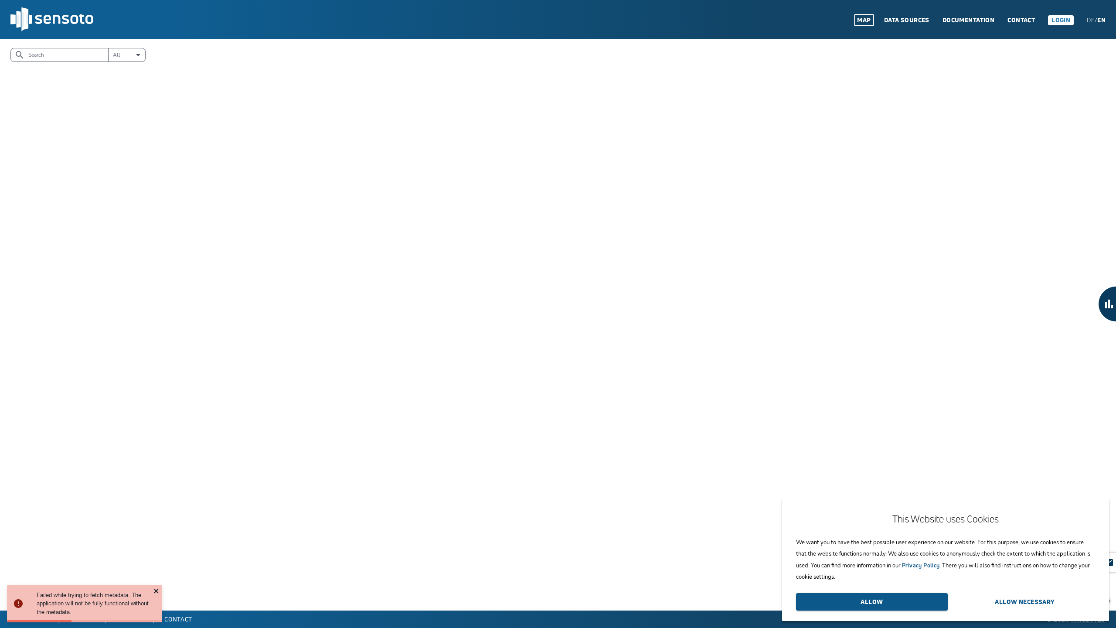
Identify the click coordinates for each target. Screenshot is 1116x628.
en (1101, 20)
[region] (558, 325)
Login (1060, 20)
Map (864, 20)
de (1091, 20)
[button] (1107, 304)
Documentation (968, 20)
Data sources (906, 20)
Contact (1021, 20)
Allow (872, 601)
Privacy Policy (920, 565)
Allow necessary (1025, 601)
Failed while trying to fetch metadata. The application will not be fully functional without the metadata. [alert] (93, 603)
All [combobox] (116, 54)
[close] (156, 591)
